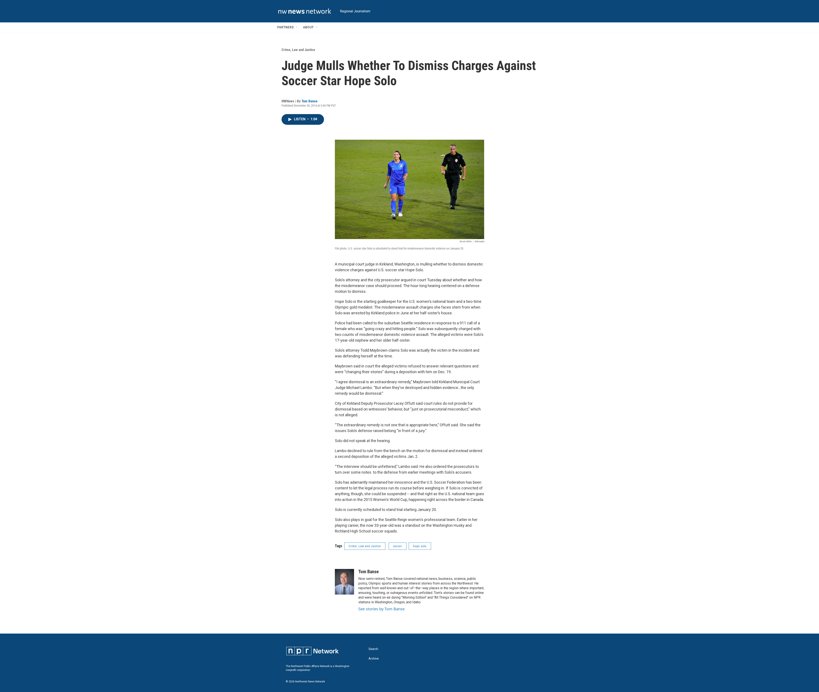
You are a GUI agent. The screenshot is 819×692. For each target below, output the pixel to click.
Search (373, 649)
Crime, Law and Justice (298, 50)
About (308, 27)
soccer (397, 546)
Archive (374, 658)
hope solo (420, 546)
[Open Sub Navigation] (297, 27)
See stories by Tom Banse (381, 608)
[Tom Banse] (344, 582)
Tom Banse (309, 101)
